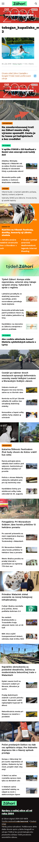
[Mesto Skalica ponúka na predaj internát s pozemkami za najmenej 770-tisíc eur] (31, 562)
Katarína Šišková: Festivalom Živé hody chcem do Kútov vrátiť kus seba (19, 452)
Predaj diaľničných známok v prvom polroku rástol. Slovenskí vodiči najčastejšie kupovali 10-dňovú (12, 700)
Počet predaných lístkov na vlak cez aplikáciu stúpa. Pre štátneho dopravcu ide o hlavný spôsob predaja (19, 748)
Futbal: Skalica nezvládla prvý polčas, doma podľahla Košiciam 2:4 (12, 608)
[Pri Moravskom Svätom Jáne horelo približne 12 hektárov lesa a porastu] (31, 550)
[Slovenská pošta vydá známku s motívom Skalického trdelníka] (31, 180)
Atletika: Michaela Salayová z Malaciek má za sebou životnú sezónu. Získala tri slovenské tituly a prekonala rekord (12, 166)
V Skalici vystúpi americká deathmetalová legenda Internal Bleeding (19, 245)
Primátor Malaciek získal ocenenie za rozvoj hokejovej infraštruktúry (17, 597)
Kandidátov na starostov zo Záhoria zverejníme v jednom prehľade (12, 326)
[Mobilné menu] (3, 3)
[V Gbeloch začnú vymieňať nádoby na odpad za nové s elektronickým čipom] (31, 791)
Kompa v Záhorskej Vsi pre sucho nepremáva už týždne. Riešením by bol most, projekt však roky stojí (12, 764)
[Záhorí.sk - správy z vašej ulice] (19, 3)
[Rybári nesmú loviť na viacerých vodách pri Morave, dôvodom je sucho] (31, 685)
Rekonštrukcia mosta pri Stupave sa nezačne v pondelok (12, 714)
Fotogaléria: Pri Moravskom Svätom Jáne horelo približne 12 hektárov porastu (19, 524)
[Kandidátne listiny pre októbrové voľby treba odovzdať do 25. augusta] (31, 491)
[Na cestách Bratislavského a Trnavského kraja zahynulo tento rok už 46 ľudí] (31, 622)
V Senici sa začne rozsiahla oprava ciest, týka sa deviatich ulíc (11, 778)
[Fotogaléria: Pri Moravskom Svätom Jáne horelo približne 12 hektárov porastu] (19, 509)
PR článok (6, 145)
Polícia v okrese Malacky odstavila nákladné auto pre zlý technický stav (12, 480)
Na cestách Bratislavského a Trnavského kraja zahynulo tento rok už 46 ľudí (12, 622)
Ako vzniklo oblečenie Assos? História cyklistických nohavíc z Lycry (19, 342)
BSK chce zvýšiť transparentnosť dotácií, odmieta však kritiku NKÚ (13, 636)
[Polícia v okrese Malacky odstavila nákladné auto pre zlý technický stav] (31, 480)
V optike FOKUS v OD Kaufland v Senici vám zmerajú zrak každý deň (19, 152)
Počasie (5, 188)
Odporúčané (7, 123)
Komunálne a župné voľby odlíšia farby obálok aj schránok (13, 414)
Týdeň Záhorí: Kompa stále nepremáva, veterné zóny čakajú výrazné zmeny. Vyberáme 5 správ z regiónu (19, 283)
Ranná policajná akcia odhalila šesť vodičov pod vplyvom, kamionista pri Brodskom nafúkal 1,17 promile (13, 466)
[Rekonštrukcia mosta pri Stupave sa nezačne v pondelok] (31, 714)
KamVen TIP (6, 227)
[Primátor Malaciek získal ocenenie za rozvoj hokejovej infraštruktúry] (19, 581)
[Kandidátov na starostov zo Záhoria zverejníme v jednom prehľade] (31, 326)
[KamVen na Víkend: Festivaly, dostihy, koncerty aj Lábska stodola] (19, 214)
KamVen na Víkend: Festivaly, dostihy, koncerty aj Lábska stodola (17, 232)
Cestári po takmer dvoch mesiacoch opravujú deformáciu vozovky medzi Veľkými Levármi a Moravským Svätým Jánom (19, 376)
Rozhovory (7, 445)
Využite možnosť (15, 821)
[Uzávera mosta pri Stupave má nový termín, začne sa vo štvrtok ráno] (31, 390)
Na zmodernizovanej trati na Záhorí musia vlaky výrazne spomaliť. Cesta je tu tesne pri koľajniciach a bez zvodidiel (18, 133)
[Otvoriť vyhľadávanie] (36, 3)
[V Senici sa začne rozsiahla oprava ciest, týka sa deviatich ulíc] (31, 778)
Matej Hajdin (17, 64)
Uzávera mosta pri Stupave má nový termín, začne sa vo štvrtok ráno (12, 389)
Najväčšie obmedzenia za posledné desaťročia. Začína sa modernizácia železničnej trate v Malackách (19, 671)
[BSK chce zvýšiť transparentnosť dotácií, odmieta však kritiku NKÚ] (31, 636)
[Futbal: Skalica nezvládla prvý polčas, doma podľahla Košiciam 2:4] (31, 608)
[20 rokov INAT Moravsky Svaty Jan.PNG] (19, 15)
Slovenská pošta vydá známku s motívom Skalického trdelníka (11, 179)
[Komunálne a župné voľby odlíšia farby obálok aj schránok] (31, 415)
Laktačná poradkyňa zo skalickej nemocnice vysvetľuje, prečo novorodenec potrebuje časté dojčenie (12, 299)
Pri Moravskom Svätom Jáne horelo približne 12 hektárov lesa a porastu (12, 549)
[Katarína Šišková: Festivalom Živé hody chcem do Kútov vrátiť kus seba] (19, 432)
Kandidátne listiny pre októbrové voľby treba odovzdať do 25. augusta (12, 491)
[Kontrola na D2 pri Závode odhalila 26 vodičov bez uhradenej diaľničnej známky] (31, 402)
